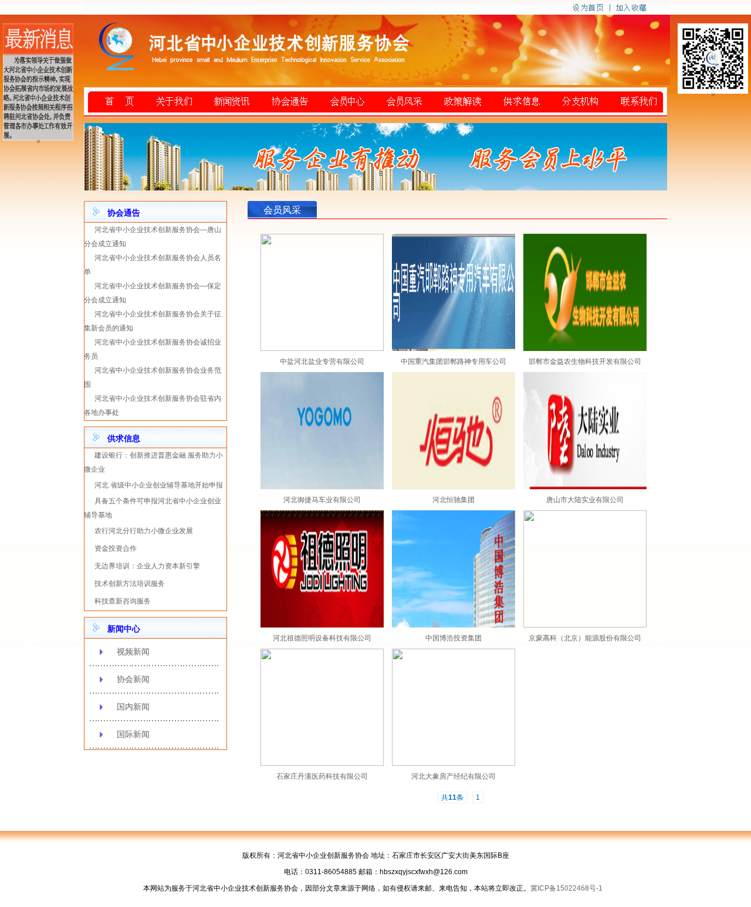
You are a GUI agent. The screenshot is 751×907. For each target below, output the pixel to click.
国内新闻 (133, 706)
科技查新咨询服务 (122, 601)
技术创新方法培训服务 (129, 583)
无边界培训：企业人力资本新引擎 (147, 566)
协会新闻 (133, 679)
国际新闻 (133, 734)
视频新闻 (133, 651)
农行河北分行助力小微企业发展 (143, 531)
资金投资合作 (115, 548)
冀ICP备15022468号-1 (566, 888)
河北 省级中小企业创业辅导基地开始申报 (158, 485)
